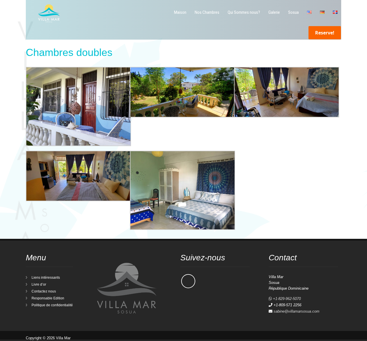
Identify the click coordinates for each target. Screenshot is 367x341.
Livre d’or (39, 284)
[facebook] (188, 281)
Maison (180, 12)
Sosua (293, 12)
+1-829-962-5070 (286, 299)
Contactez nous (44, 291)
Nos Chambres (207, 12)
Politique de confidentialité (52, 305)
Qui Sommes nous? (244, 12)
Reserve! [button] (324, 33)
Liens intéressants (46, 278)
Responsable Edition (48, 298)
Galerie (274, 12)
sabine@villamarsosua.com (296, 311)
